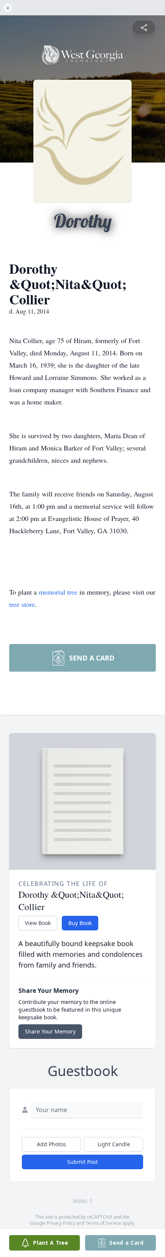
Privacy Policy (60, 1223)
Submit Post (82, 1161)
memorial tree (58, 591)
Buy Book (80, 923)
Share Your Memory (50, 1031)
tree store (22, 604)
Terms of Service (103, 1223)
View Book (38, 923)
